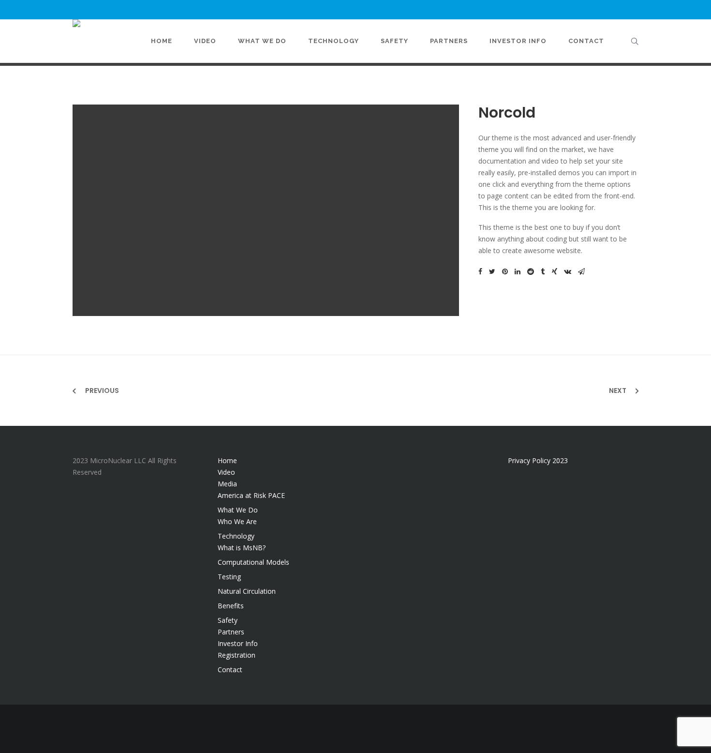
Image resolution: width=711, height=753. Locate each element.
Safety (227, 620)
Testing (229, 576)
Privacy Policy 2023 (538, 460)
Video (226, 472)
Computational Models (253, 562)
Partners (231, 631)
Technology (236, 536)
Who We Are (237, 521)
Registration (236, 655)
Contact (230, 669)
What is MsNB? (242, 547)
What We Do (238, 509)
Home (227, 460)
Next (617, 390)
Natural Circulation (247, 591)
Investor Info (238, 643)
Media (227, 483)
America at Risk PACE (251, 495)
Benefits (231, 605)
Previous (102, 390)
